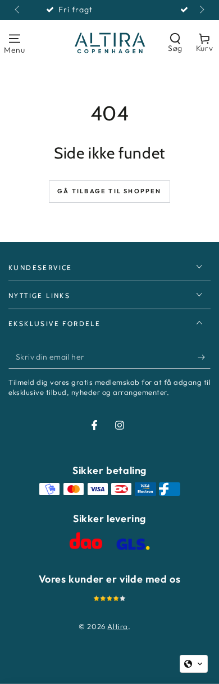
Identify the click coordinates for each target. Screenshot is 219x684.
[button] (175, 42)
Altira (117, 626)
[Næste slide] (201, 10)
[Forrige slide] (18, 10)
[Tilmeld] (204, 357)
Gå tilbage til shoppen (109, 191)
